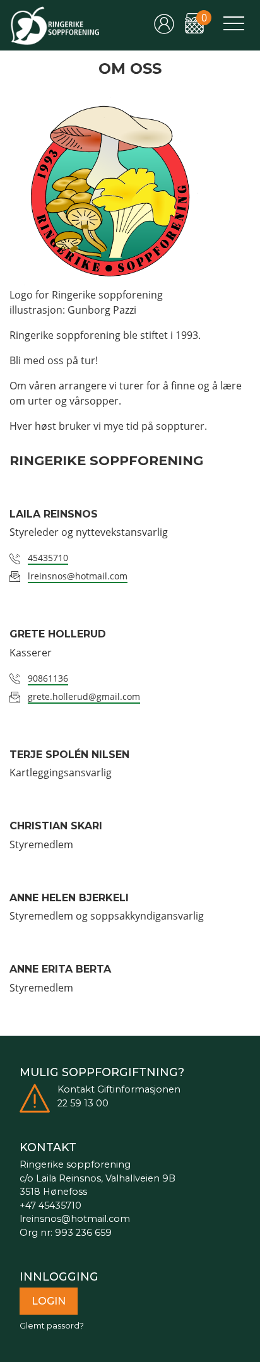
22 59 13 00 (83, 1103)
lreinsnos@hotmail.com (77, 576)
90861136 (48, 678)
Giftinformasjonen (138, 1089)
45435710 (48, 558)
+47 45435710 (50, 1205)
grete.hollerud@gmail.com (84, 696)
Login (49, 1301)
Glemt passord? (52, 1325)
